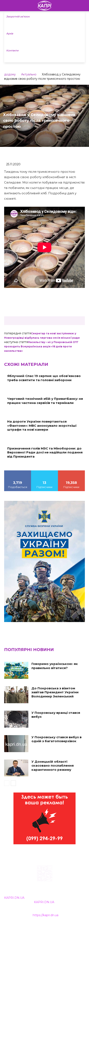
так (17, 471)
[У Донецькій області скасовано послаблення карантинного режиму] (16, 768)
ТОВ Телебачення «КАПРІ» (24, 947)
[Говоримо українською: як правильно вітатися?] (16, 670)
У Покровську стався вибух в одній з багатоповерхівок (56, 739)
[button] (83, 5)
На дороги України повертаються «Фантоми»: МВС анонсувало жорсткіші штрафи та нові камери (41, 425)
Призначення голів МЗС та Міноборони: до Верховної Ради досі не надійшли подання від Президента (45, 452)
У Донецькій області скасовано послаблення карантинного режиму (52, 766)
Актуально (28, 74)
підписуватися (71, 471)
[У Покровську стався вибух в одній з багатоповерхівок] (16, 743)
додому (10, 74)
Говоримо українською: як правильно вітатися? (54, 666)
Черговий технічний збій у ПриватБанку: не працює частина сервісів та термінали (45, 401)
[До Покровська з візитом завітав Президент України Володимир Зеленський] (16, 694)
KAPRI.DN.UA (14, 898)
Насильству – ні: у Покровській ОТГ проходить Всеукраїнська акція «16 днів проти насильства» (41, 346)
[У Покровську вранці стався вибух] (16, 719)
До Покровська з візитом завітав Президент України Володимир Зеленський (55, 692)
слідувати (44, 471)
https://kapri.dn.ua (45, 915)
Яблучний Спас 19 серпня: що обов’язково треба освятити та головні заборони (44, 378)
